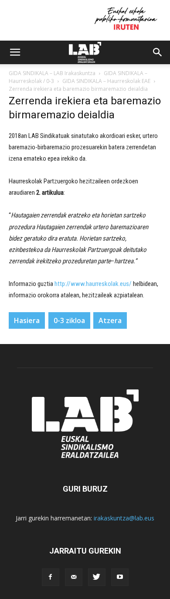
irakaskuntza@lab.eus (124, 518)
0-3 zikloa (69, 320)
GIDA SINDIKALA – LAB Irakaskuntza (52, 73)
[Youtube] (120, 577)
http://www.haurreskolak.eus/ (93, 284)
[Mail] (73, 577)
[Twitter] (96, 577)
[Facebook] (50, 577)
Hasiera (27, 320)
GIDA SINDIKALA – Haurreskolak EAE (106, 81)
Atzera (110, 320)
